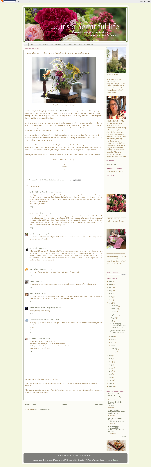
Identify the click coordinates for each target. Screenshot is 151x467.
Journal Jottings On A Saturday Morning (117, 331)
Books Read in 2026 (88, 44)
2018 (110, 356)
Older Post (98, 404)
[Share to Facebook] (79, 180)
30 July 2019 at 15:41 (39, 248)
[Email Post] (70, 180)
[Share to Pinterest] (80, 180)
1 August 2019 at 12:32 (41, 293)
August (113, 318)
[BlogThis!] (75, 180)
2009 (111, 383)
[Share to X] (77, 180)
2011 (110, 377)
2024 (111, 288)
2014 (110, 368)
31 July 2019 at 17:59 (41, 281)
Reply (31, 207)
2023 (110, 291)
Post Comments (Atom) (42, 409)
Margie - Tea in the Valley (114, 419)
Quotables (45, 44)
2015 (110, 365)
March (113, 346)
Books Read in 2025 (78, 44)
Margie (32, 281)
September (114, 315)
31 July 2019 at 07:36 (45, 269)
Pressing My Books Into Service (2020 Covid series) (61, 44)
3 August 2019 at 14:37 (43, 339)
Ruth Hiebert (34, 234)
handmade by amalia (36, 320)
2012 (110, 374)
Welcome (32, 44)
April (113, 342)
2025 (110, 284)
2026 (111, 281)
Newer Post (30, 404)
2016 (110, 362)
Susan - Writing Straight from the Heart (116, 411)
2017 (110, 359)
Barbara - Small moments (113, 394)
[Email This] (74, 180)
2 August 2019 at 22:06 (51, 320)
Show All (123, 436)
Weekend (111, 405)
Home (26, 44)
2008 (111, 386)
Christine (33, 339)
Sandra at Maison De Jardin (39, 192)
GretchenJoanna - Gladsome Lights (114, 427)
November (114, 309)
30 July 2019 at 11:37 (44, 213)
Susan (31, 293)
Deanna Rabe (34, 269)
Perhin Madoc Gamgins (37, 308)
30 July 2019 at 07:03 (55, 192)
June (112, 336)
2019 (110, 303)
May (112, 339)
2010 (110, 380)
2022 (110, 294)
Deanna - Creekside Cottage (114, 402)
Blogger (115, 460)
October (114, 312)
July (112, 321)
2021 (110, 297)
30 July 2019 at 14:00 (46, 234)
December (114, 306)
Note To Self (38, 44)
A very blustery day (114, 397)
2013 (110, 371)
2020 (111, 300)
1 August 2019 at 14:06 (53, 308)
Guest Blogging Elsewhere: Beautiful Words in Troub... (118, 325)
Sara (31, 248)
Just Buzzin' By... (113, 413)
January (114, 352)
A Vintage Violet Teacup (116, 421)
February (114, 349)
